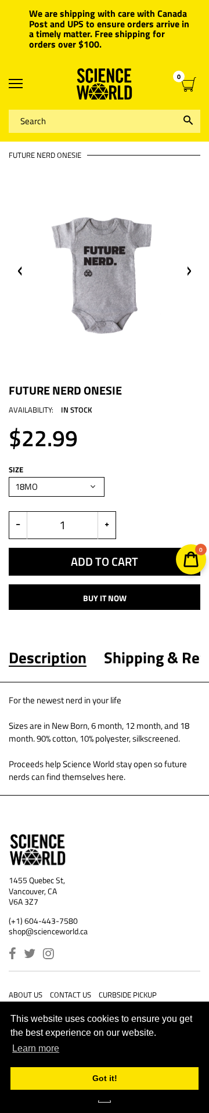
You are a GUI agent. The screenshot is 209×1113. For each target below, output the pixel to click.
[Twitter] (29, 955)
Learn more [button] (35, 1048)
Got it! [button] (104, 1078)
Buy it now (105, 598)
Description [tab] (48, 657)
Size (16, 470)
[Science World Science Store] (104, 84)
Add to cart (104, 561)
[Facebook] (12, 955)
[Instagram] (48, 955)
